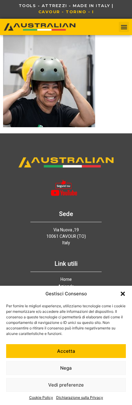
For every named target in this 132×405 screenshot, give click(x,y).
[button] (123, 294)
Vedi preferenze (66, 385)
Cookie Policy (41, 397)
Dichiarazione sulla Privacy (79, 397)
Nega (66, 368)
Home (66, 280)
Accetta (66, 351)
